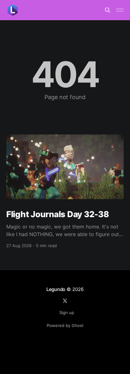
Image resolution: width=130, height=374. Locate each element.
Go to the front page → (65, 106)
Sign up (66, 312)
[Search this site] (108, 10)
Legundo (55, 289)
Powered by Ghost (65, 325)
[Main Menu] (120, 10)
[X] (65, 300)
